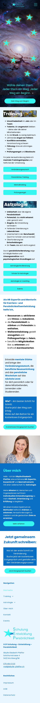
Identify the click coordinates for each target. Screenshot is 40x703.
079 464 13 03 (9, 664)
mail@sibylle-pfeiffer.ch (13, 666)
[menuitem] (20, 590)
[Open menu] (35, 4)
